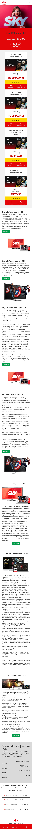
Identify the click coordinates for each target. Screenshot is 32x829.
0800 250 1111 (24, 809)
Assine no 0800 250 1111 (12, 429)
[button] (29, 2)
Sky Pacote (5, 405)
